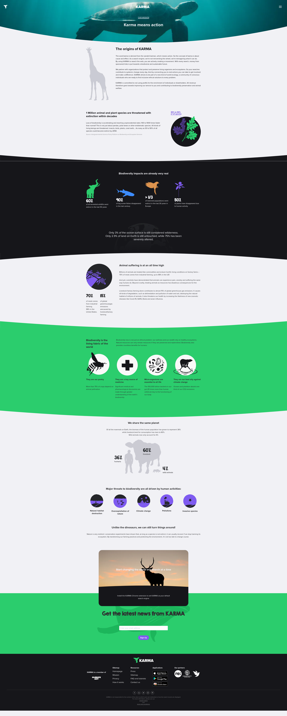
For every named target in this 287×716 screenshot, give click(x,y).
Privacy (116, 679)
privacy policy (143, 700)
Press (133, 671)
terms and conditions (143, 704)
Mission (116, 675)
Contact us (135, 682)
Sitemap (134, 675)
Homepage (117, 671)
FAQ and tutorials (138, 679)
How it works (118, 682)
